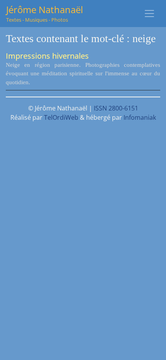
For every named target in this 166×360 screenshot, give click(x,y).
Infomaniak (140, 117)
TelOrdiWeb (61, 117)
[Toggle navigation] (149, 13)
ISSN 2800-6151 (116, 108)
